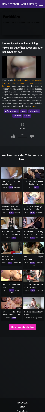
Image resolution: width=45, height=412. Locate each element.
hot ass (18, 116)
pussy (28, 116)
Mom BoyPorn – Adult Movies (14, 4)
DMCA (22, 407)
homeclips (35, 111)
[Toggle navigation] (41, 4)
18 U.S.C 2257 (22, 403)
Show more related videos (22, 327)
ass (24, 111)
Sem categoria (12, 111)
